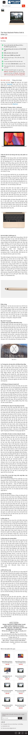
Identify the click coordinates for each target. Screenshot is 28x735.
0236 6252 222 (6, 726)
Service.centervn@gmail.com (9, 728)
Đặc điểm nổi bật (5, 80)
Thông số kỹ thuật (17, 80)
